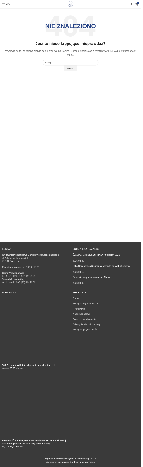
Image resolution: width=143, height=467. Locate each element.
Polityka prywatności (85, 329)
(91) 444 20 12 (13, 276)
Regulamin (79, 309)
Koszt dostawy (82, 314)
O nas (76, 298)
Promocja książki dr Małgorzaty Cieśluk (92, 277)
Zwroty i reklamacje (84, 319)
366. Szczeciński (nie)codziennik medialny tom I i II (28, 365)
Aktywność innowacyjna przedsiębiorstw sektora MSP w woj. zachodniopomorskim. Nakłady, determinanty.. (34, 442)
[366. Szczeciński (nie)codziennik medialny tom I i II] (23, 330)
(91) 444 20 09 (28, 282)
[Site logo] (70, 4)
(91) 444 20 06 (13, 282)
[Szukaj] (131, 4)
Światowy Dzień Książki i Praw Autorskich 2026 (96, 255)
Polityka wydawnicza (85, 303)
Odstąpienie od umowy (87, 324)
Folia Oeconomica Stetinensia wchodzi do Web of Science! (102, 266)
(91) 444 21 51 (28, 276)
